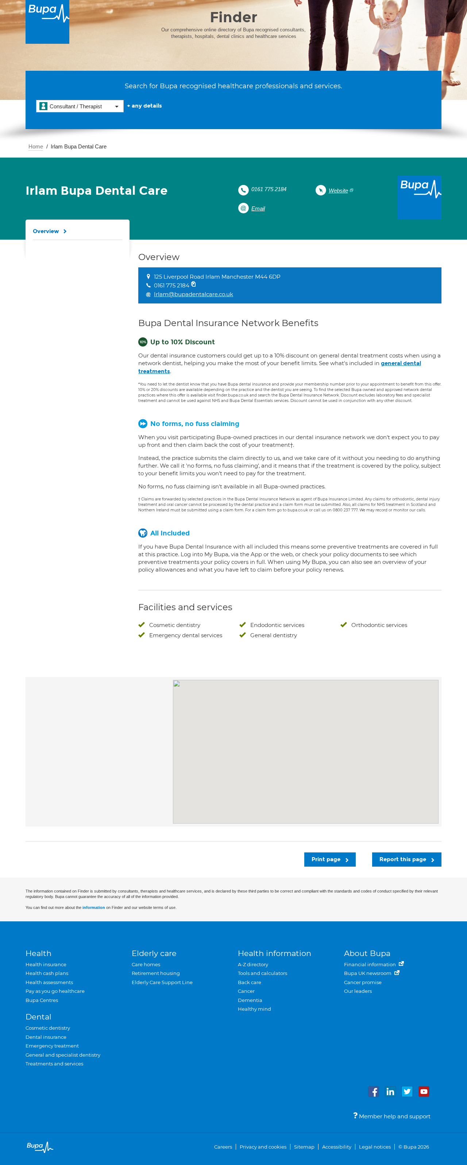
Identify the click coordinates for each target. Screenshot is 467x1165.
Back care (249, 982)
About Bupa (367, 953)
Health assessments (49, 982)
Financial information (370, 964)
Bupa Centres (42, 1000)
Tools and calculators (262, 973)
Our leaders (358, 991)
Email (258, 208)
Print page (327, 859)
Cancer (246, 991)
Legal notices (375, 1147)
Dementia (250, 1000)
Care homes (146, 964)
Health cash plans (47, 973)
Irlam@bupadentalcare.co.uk (193, 294)
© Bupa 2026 (413, 1147)
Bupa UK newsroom (368, 973)
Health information (274, 953)
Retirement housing (156, 973)
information (93, 907)
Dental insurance (46, 1037)
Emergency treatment (52, 1046)
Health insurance (46, 964)
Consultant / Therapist (76, 106)
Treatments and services (54, 1064)
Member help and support (394, 1116)
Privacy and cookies (263, 1147)
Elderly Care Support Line (162, 982)
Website (338, 190)
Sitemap (304, 1147)
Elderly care (154, 953)
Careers (223, 1147)
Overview (46, 231)
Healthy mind (254, 1009)
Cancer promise (363, 982)
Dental (38, 1016)
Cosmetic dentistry (48, 1028)
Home (35, 146)
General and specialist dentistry (63, 1055)
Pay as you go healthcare (55, 991)
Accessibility (336, 1147)
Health (38, 953)
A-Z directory (253, 964)
